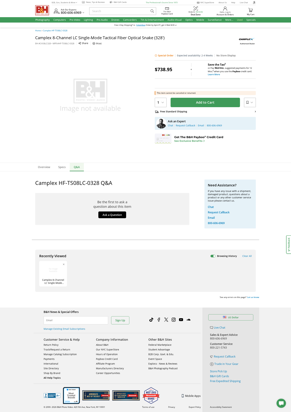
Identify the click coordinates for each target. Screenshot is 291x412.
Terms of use (148, 407)
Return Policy (51, 344)
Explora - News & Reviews (162, 363)
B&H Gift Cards (219, 376)
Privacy (171, 407)
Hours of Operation (107, 354)
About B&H (102, 344)
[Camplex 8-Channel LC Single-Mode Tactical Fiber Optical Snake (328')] (90, 95)
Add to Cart (205, 102)
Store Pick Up (218, 371)
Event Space (155, 359)
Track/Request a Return (57, 349)
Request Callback (224, 356)
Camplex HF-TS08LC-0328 (55, 31)
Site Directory (51, 368)
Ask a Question (112, 215)
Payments (49, 359)
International (51, 363)
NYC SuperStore (207, 2)
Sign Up (120, 320)
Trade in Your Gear (226, 364)
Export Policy (195, 407)
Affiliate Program (105, 363)
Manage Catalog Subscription (60, 354)
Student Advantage (159, 349)
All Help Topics (52, 377)
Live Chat (244, 2)
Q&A (77, 167)
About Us (223, 2)
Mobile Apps (193, 396)
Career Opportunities (108, 373)
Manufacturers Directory (110, 368)
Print (99, 43)
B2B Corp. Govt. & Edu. (161, 354)
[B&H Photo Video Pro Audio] (43, 10)
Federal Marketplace (159, 344)
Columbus (140, 25)
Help (233, 2)
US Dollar (233, 317)
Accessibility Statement (221, 407)
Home (38, 31)
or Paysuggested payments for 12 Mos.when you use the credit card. (230, 69)
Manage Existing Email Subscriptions (64, 328)
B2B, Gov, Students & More (63, 2)
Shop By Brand (52, 373)
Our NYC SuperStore (107, 349)
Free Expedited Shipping (225, 381)
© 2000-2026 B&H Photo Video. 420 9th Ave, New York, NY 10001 (74, 407)
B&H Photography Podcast (163, 368)
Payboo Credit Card (107, 359)
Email (49, 320)
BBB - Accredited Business (52, 395)
